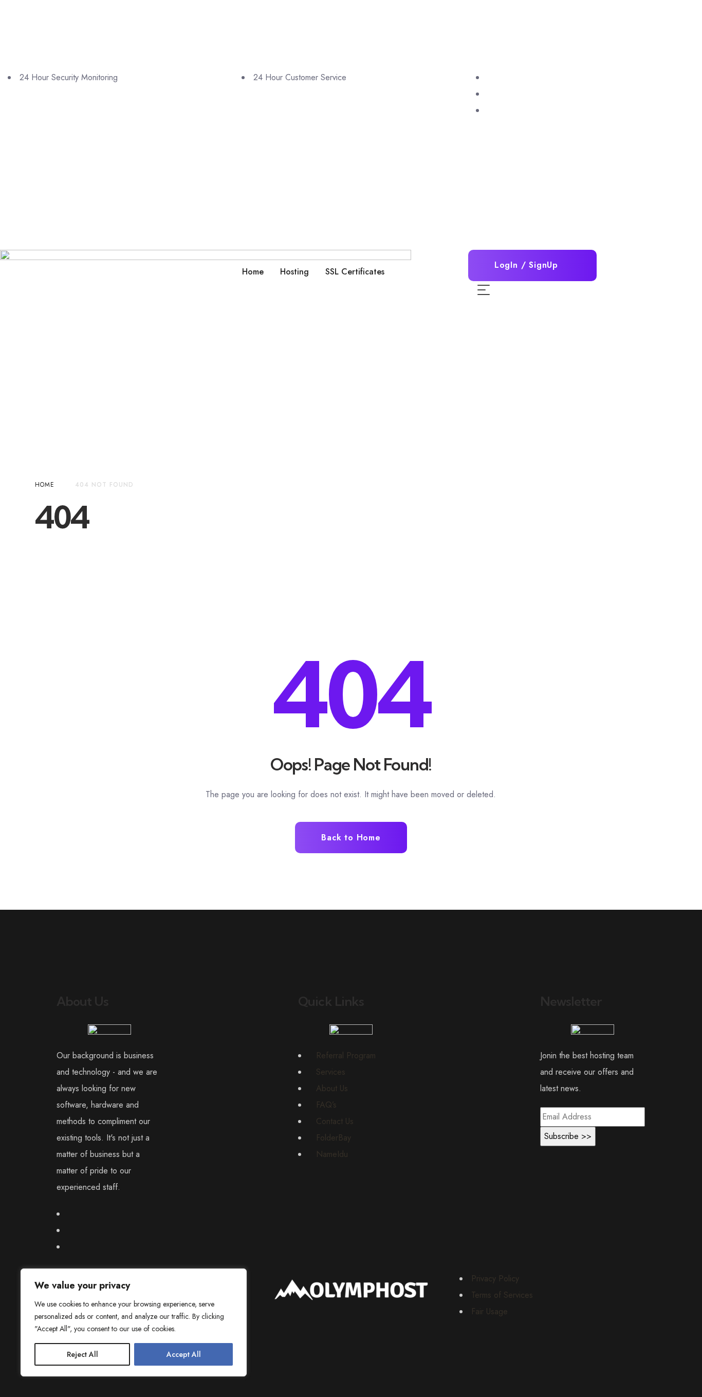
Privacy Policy (495, 1278)
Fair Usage (489, 1311)
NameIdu (332, 1154)
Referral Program (346, 1055)
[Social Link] (491, 77)
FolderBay (333, 1138)
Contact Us (335, 1121)
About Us (332, 1088)
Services (330, 1072)
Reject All (82, 1354)
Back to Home (351, 837)
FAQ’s (326, 1105)
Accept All (184, 1354)
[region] (134, 1322)
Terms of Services (502, 1295)
